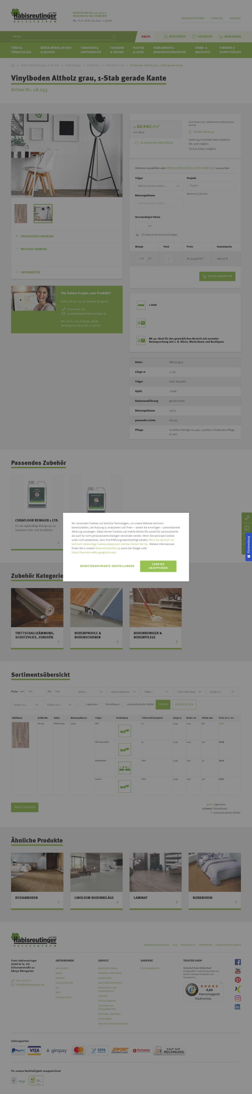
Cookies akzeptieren (158, 566)
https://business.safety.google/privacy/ (94, 552)
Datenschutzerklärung (108, 548)
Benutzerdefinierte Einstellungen (107, 566)
